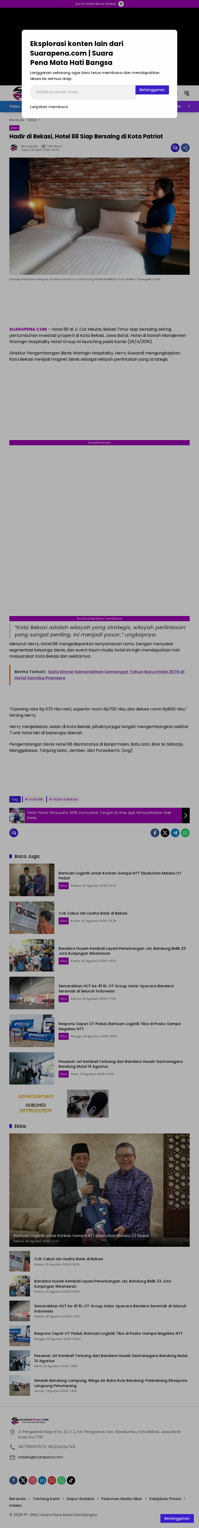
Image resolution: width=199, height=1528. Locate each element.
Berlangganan (152, 89)
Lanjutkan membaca (49, 106)
